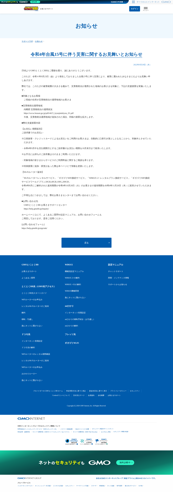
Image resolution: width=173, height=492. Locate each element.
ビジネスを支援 (58, 485)
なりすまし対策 (106, 432)
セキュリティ (135, 391)
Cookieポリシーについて (61, 395)
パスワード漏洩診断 (66, 429)
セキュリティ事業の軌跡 (120, 431)
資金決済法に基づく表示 (98, 391)
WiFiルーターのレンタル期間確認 (36, 354)
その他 (140, 485)
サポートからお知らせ (117, 284)
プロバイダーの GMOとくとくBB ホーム (48, 391)
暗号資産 (119, 485)
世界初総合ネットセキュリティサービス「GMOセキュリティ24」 (38, 429)
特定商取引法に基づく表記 (76, 391)
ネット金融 (110, 485)
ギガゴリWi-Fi (72, 343)
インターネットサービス (25, 485)
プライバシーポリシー (118, 391)
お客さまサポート (29, 271)
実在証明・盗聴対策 (24, 432)
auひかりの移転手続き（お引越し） (80, 319)
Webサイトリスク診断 (82, 429)
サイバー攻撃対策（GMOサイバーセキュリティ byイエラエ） (51, 432)
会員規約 (91, 395)
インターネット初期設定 (32, 341)
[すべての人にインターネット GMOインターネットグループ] (154, 2)
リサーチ (94, 485)
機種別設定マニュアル (74, 271)
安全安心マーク (79, 395)
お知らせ (39, 41)
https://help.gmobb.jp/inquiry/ (36, 209)
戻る (86, 243)
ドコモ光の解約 (28, 347)
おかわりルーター (29, 374)
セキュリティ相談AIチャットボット (103, 429)
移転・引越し (27, 319)
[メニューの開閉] (145, 8)
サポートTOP (27, 41)
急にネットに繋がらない (32, 326)
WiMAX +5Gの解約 (73, 284)
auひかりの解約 (71, 326)
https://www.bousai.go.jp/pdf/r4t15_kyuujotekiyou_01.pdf (49, 113)
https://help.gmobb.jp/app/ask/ (34, 228)
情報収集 (102, 485)
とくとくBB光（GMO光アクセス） (39, 286)
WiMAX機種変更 (72, 291)
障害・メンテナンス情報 (118, 278)
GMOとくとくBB (30, 264)
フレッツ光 (70, 334)
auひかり (69, 306)
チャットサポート (115, 271)
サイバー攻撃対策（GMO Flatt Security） (85, 432)
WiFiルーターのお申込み (32, 300)
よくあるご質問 (28, 278)
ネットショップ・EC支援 (43, 485)
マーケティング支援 (82, 485)
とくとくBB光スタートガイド (34, 293)
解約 (23, 313)
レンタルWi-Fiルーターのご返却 (35, 306)
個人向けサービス (130, 485)
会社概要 (101, 395)
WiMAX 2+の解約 (72, 278)
